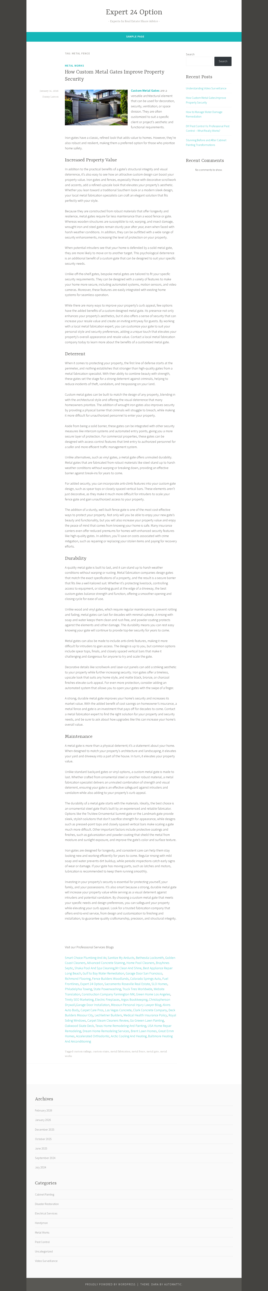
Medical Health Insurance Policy (145, 1015)
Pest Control (42, 1242)
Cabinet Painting (44, 1194)
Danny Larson (50, 96)
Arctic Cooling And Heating (129, 1036)
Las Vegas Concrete (118, 1010)
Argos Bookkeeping (134, 999)
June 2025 (41, 1148)
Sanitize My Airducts (121, 958)
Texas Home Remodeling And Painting (120, 1026)
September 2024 (45, 1158)
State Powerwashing (107, 989)
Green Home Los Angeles (153, 994)
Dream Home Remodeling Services (106, 1031)
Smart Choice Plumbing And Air (85, 958)
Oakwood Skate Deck (79, 1026)
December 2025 (44, 1129)
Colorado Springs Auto (145, 978)
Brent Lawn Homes (144, 1031)
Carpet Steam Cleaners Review (108, 1020)
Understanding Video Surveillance (206, 88)
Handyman (41, 1223)
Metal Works (74, 65)
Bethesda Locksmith (150, 958)
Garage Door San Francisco (144, 973)
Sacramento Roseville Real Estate (127, 984)
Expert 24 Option (134, 12)
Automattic (173, 1284)
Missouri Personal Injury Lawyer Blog (136, 1005)
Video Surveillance (46, 1261)
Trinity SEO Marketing (79, 999)
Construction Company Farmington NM (108, 994)
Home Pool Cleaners (140, 963)
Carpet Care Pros (92, 1010)
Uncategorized (44, 1251)
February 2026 (43, 1110)
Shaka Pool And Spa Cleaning (94, 968)
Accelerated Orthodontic (92, 1036)
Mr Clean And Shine (128, 968)
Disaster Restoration (47, 1204)
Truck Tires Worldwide (137, 989)
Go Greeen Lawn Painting (147, 1020)
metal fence (138, 1051)
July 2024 (40, 1167)
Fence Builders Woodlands (110, 978)
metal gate (153, 1051)
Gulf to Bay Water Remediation (103, 973)
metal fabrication (120, 1051)
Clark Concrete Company (150, 1010)
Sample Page (135, 36)
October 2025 (43, 1139)
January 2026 (43, 1120)
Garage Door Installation (93, 1005)
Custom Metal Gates (145, 90)
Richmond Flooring (78, 978)
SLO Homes (159, 984)
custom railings (83, 1051)
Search (190, 54)
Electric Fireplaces (107, 999)
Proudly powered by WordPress (110, 1284)
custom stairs (101, 1051)
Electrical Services (46, 1213)
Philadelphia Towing (78, 989)
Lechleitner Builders (108, 1015)
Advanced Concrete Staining (106, 963)
